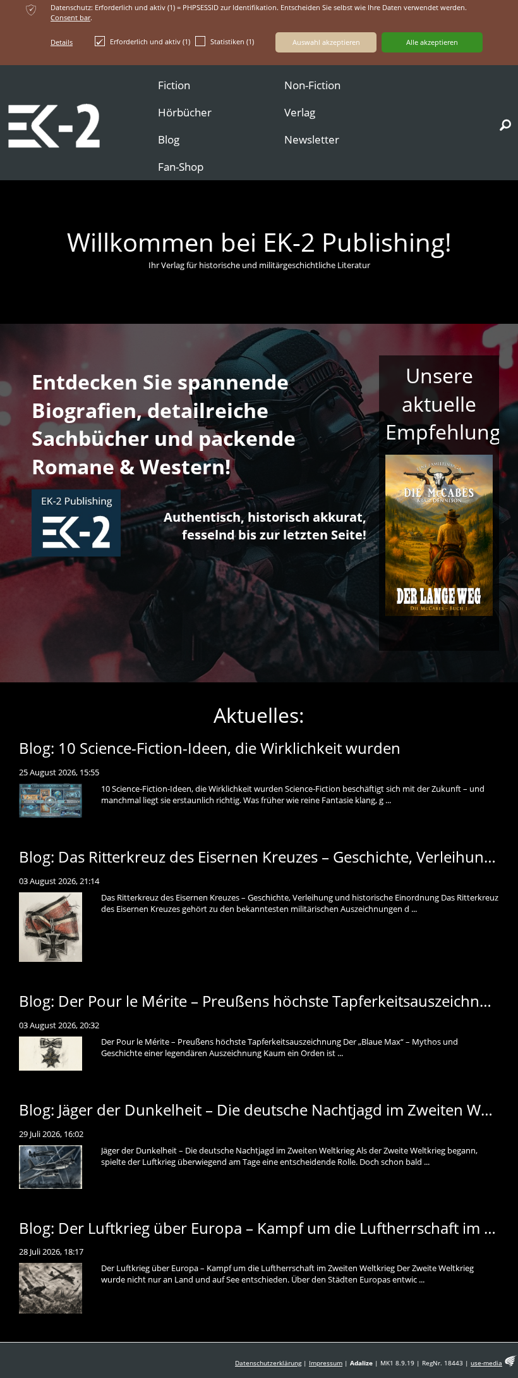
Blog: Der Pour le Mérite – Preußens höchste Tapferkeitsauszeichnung (263, 1000)
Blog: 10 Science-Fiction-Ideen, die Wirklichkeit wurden (210, 747)
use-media (486, 1363)
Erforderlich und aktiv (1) (150, 41)
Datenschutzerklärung (268, 1363)
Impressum (325, 1363)
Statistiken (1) (232, 41)
